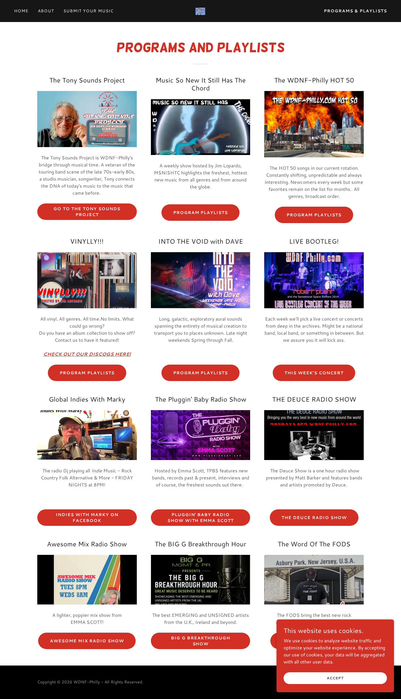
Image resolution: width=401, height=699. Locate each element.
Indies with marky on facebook (87, 517)
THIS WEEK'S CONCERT (313, 373)
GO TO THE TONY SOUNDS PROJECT (86, 212)
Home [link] (21, 11)
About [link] (46, 11)
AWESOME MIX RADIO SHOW (87, 641)
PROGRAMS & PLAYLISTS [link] (355, 11)
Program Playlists (87, 373)
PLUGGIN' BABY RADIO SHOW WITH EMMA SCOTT (200, 517)
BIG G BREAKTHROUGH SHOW (200, 641)
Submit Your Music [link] (88, 11)
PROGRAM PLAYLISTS (200, 212)
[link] (200, 10)
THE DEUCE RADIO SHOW (314, 518)
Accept (335, 678)
